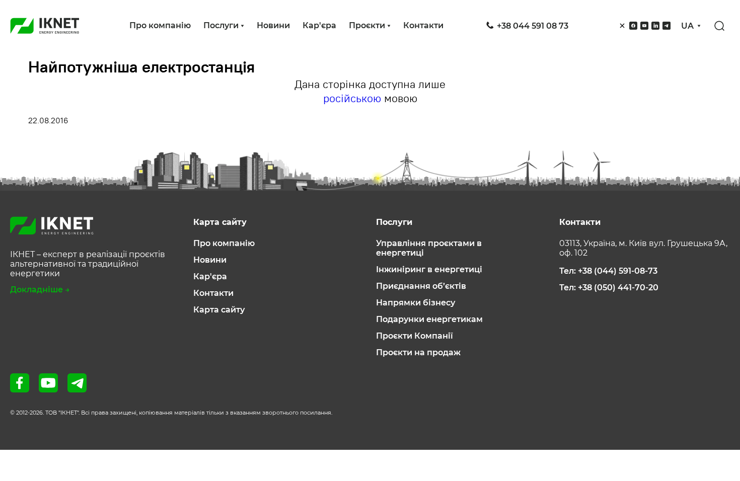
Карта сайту (219, 309)
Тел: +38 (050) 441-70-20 (608, 287)
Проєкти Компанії (414, 336)
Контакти (423, 25)
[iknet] (45, 26)
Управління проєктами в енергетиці (429, 248)
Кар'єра (319, 25)
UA (687, 26)
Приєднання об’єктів (421, 286)
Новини (273, 25)
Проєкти (367, 25)
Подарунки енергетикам (429, 319)
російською (352, 98)
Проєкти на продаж (418, 352)
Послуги (221, 25)
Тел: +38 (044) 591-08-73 (608, 271)
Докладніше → (40, 289)
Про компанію (160, 25)
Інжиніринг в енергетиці (429, 269)
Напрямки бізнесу (415, 302)
